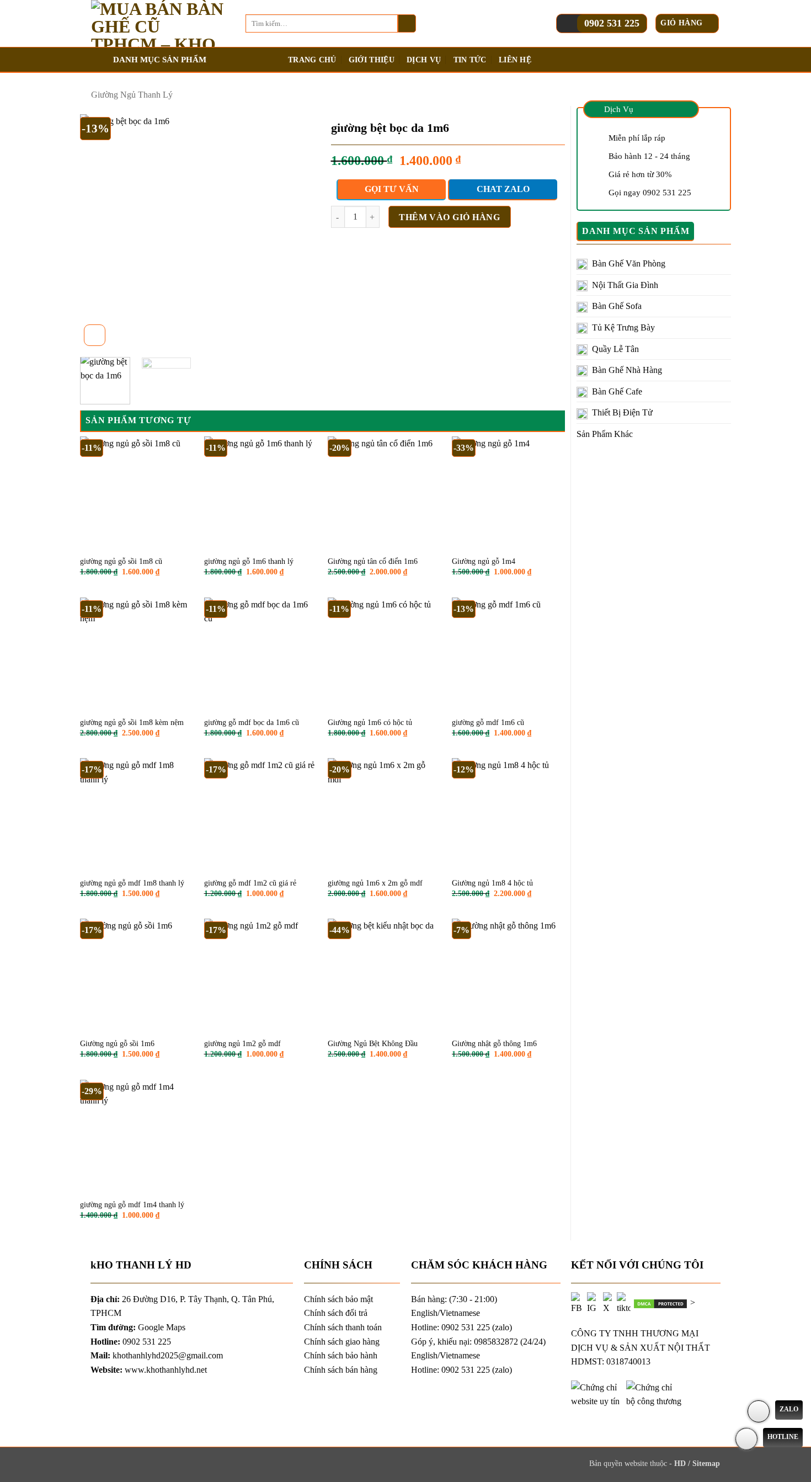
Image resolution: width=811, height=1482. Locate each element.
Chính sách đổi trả (335, 1313)
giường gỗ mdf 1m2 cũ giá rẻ (250, 883)
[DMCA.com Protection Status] (660, 1302)
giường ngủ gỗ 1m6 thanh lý (249, 561)
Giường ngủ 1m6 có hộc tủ (370, 722)
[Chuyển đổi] (724, 263)
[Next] (296, 231)
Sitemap (706, 1463)
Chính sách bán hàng (340, 1369)
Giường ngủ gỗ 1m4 (483, 561)
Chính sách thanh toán (343, 1327)
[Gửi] (407, 23)
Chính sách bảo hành (340, 1355)
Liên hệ (515, 59)
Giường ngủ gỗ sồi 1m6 (117, 1043)
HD (681, 1463)
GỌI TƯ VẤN (392, 189)
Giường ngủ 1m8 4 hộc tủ (492, 883)
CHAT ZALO (503, 189)
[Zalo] (759, 1411)
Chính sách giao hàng (342, 1341)
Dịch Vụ (424, 59)
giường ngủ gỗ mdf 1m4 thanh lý (132, 1205)
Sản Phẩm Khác (605, 434)
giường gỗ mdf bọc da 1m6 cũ (251, 722)
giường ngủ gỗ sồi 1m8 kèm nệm (132, 722)
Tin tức (470, 59)
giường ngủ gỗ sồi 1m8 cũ (121, 561)
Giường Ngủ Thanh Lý (132, 94)
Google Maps (161, 1327)
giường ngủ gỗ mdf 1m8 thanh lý (132, 883)
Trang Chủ (312, 59)
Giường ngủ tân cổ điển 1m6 (373, 561)
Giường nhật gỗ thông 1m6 (494, 1043)
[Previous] (99, 231)
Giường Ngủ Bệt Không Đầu (373, 1043)
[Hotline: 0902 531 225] (746, 1439)
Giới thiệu (371, 59)
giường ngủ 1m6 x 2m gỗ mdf (375, 883)
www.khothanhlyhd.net (166, 1369)
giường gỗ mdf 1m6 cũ (488, 722)
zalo (502, 1327)
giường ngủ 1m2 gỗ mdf (242, 1043)
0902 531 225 (611, 23)
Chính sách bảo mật (338, 1299)
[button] (687, 23)
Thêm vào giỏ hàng (449, 217)
